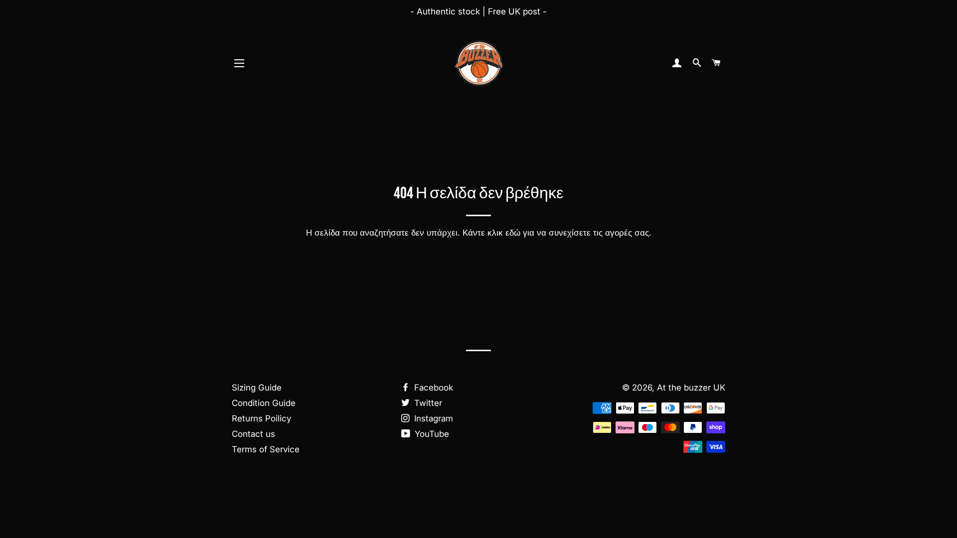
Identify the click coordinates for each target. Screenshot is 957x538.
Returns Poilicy (261, 418)
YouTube (430, 434)
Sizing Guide (257, 388)
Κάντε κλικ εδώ (491, 233)
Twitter (427, 403)
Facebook (432, 388)
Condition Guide (264, 403)
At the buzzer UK (691, 388)
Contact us (253, 434)
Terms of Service (266, 449)
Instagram (432, 418)
